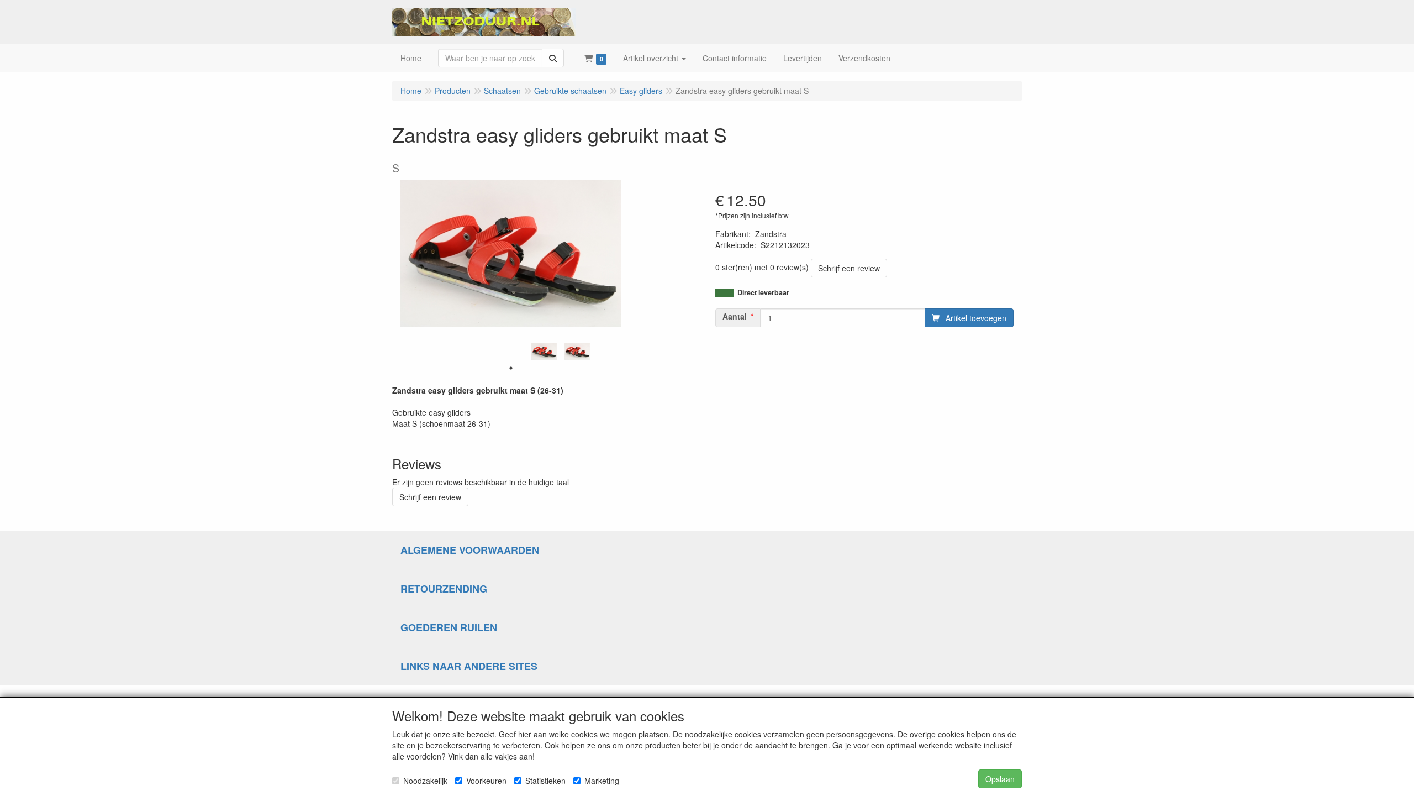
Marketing (601, 780)
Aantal (734, 316)
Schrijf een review (849, 268)
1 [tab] (510, 368)
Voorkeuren (486, 780)
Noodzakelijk (425, 780)
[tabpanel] (544, 351)
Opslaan (1000, 778)
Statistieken (545, 780)
